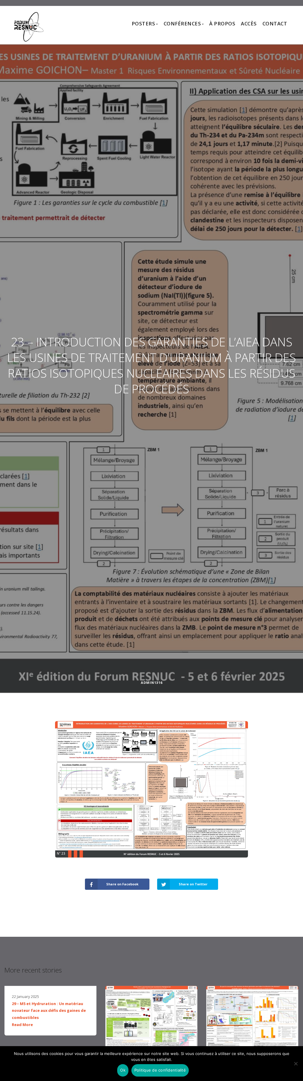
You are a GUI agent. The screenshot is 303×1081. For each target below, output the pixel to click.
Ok (122, 1070)
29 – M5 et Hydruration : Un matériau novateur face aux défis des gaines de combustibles (49, 1010)
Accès (249, 23)
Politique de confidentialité (160, 1070)
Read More (22, 1024)
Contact (274, 23)
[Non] (296, 1064)
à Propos (222, 23)
